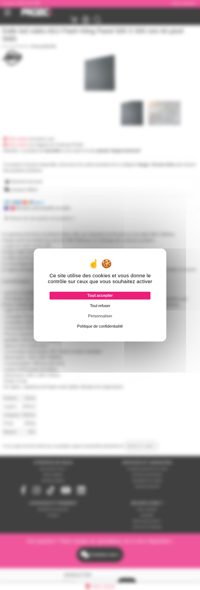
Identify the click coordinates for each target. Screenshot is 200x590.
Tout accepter (100, 295)
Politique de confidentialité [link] (100, 326)
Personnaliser (100, 316)
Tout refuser (100, 306)
